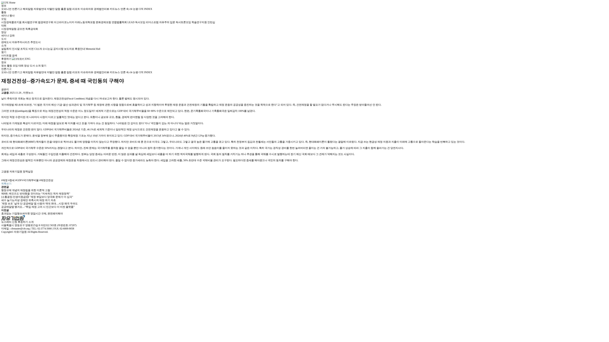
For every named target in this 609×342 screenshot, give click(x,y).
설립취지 (6, 49)
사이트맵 (6, 55)
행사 (12, 15)
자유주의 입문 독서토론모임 (175, 22)
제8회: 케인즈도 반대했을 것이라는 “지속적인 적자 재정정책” (35, 193)
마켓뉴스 (28, 92)
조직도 (24, 49)
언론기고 (17, 9)
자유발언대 (40, 9)
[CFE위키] (18, 58)
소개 (3, 45)
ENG (27, 58)
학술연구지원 (199, 22)
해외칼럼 (28, 9)
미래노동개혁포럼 (85, 22)
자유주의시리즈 (21, 42)
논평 (136, 9)
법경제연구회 (46, 22)
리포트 (76, 9)
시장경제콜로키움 (11, 22)
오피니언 (6, 9)
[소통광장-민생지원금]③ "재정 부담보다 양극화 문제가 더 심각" (37, 197)
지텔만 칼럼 (54, 9)
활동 (3, 12)
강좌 (12, 35)
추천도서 (35, 42)
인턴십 (211, 22)
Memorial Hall (93, 49)
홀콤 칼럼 (66, 9)
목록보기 (6, 183)
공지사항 (58, 49)
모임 (3, 19)
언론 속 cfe (127, 9)
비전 (31, 49)
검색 (14, 55)
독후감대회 (31, 29)
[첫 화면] (8, 2)
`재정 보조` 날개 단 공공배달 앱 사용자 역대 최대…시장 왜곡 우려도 (39, 203)
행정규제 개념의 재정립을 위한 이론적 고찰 (25, 190)
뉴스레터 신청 (9, 222)
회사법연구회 (30, 22)
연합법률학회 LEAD (123, 22)
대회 (3, 25)
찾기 (3, 52)
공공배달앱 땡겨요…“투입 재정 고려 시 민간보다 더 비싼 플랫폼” (38, 207)
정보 (3, 5)
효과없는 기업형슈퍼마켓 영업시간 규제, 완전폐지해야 (32, 213)
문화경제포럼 (104, 22)
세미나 (5, 15)
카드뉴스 (115, 9)
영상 (3, 32)
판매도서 (6, 42)
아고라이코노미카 (64, 22)
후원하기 (6, 58)
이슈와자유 (87, 9)
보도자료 (69, 49)
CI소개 (38, 49)
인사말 (16, 49)
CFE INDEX (145, 9)
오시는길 (48, 49)
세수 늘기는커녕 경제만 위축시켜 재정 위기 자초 (28, 200)
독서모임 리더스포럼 (147, 22)
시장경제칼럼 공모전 (13, 29)
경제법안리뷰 (102, 9)
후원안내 (80, 49)
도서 (3, 39)
